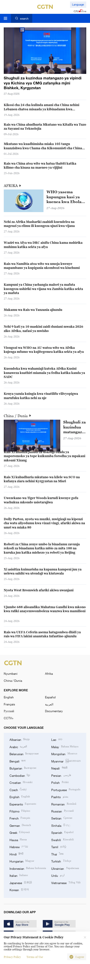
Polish (59, 782)
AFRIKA (11, 185)
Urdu (57, 875)
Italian (19, 875)
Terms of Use (34, 956)
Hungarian (22, 861)
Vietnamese (65, 882)
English (9, 697)
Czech (18, 789)
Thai (57, 854)
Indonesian (28, 868)
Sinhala (60, 825)
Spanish (62, 832)
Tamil (58, 846)
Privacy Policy (12, 956)
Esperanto (23, 804)
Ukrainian (65, 868)
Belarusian (24, 753)
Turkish (61, 861)
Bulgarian (23, 768)
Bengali (18, 761)
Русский (9, 711)
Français (9, 704)
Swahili (62, 839)
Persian (61, 775)
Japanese (21, 882)
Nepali (59, 768)
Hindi (16, 854)
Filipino (20, 811)
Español (50, 697)
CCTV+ (9, 718)
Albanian (20, 739)
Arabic (18, 746)
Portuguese (65, 789)
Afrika (49, 673)
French (20, 818)
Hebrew (19, 846)
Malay (64, 746)
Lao (56, 739)
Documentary (54, 711)
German (20, 825)
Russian (62, 811)
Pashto (59, 796)
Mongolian (64, 753)
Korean (19, 889)
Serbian (61, 818)
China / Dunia (16, 415)
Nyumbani (11, 673)
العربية (49, 704)
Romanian (63, 804)
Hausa (18, 839)
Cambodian (20, 775)
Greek (20, 832)
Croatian (21, 782)
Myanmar (65, 761)
